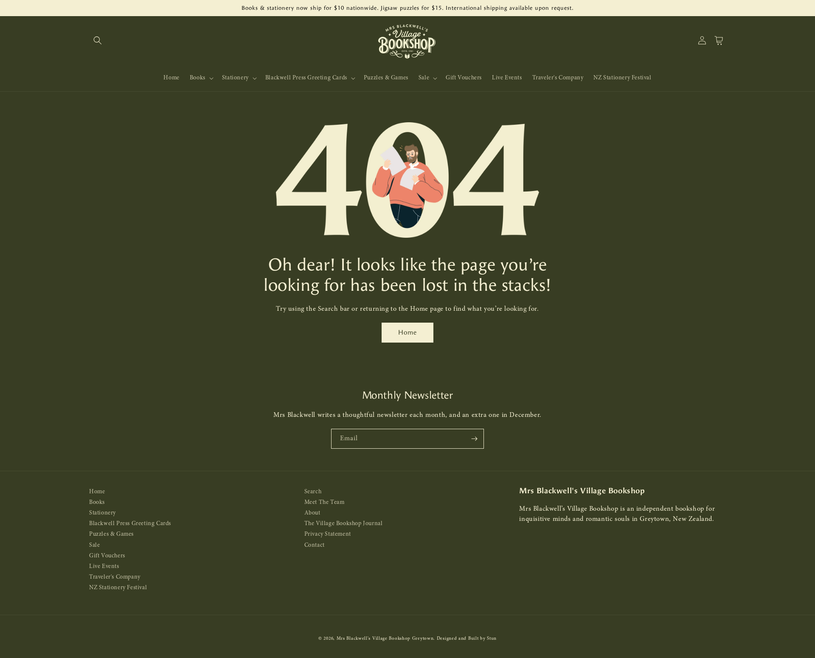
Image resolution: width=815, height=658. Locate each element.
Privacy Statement (327, 534)
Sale (94, 545)
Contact (314, 545)
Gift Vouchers (107, 556)
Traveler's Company (115, 577)
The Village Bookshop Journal (343, 523)
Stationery (102, 513)
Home (407, 332)
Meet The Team (324, 502)
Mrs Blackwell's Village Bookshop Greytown (385, 638)
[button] (97, 40)
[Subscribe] (474, 439)
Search (313, 492)
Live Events (104, 566)
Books (97, 502)
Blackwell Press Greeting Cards (130, 523)
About (312, 513)
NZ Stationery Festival (118, 588)
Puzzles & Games (111, 534)
